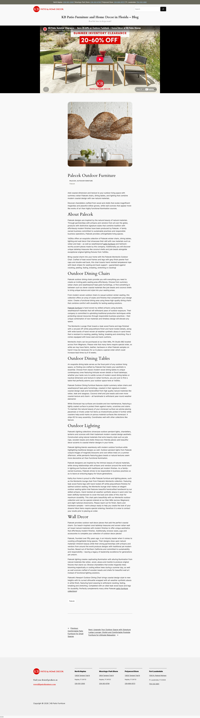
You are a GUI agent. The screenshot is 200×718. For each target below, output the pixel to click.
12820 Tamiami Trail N (132, 675)
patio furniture (109, 244)
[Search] (163, 9)
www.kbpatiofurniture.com (44, 684)
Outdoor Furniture (85, 181)
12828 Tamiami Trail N (82, 675)
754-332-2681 (141, 2)
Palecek (72, 181)
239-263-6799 (95, 2)
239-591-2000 (68, 2)
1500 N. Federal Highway (157, 675)
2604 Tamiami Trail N (106, 675)
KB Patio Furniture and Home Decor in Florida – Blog (100, 17)
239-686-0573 (119, 2)
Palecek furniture (75, 308)
